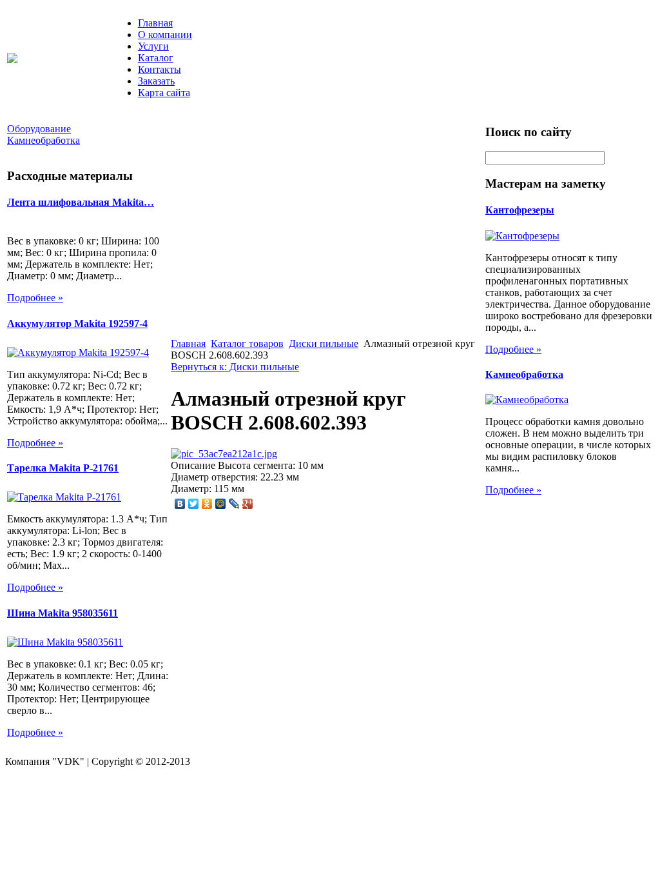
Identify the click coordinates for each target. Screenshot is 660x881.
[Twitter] (193, 503)
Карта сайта (164, 92)
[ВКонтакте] (180, 503)
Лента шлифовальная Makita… (80, 202)
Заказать (156, 80)
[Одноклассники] (207, 503)
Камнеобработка (524, 374)
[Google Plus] (248, 503)
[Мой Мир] (221, 503)
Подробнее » (35, 297)
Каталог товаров (247, 343)
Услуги (153, 46)
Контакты (159, 69)
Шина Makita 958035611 (62, 613)
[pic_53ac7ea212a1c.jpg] (224, 453)
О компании (165, 34)
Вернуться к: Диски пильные (235, 366)
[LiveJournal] (234, 503)
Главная (155, 22)
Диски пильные (323, 343)
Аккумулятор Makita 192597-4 (77, 323)
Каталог (155, 57)
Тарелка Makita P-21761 (63, 467)
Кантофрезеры (519, 209)
